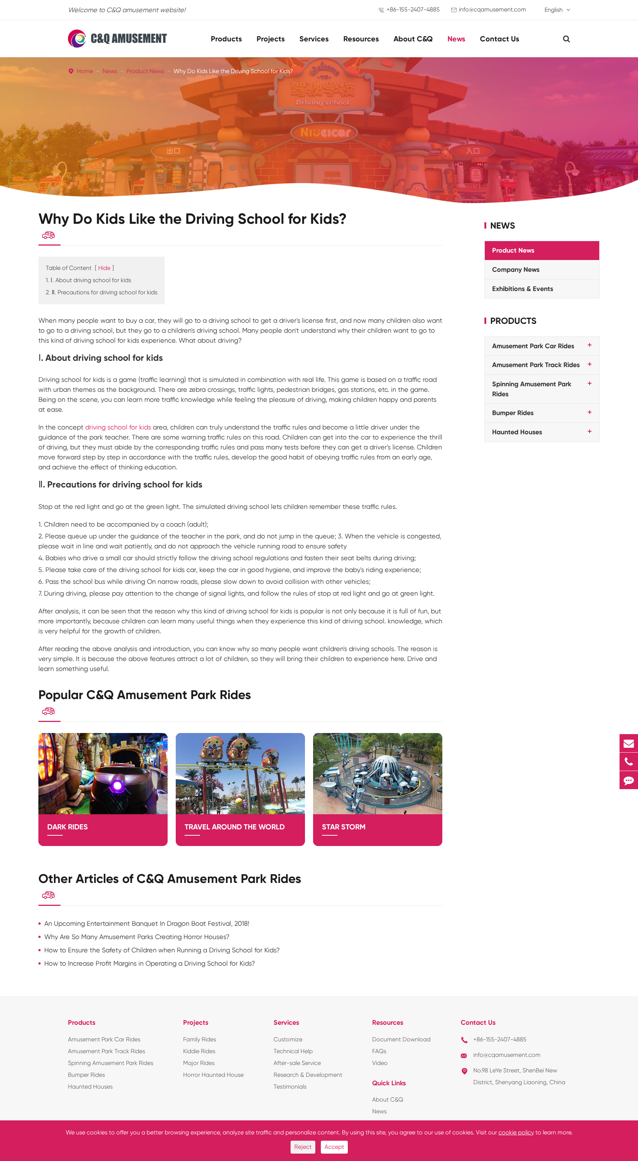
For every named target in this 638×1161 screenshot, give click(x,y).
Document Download (401, 1039)
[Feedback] (629, 780)
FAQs (379, 1051)
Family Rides (199, 1039)
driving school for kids (118, 427)
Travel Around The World (235, 826)
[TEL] (629, 762)
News (456, 38)
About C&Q (413, 38)
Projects (271, 38)
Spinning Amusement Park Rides (110, 1062)
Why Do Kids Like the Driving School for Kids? (233, 71)
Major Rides (199, 1062)
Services (314, 38)
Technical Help (293, 1051)
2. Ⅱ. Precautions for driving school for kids (101, 292)
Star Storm (344, 826)
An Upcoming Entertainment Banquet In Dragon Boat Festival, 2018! (146, 923)
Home (85, 71)
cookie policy (516, 1132)
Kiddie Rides (199, 1051)
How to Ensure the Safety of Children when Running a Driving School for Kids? (162, 950)
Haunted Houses (517, 432)
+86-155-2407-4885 (413, 9)
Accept (334, 1146)
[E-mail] (629, 743)
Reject (303, 1146)
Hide (104, 267)
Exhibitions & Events (522, 288)
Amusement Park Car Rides (533, 346)
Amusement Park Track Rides (536, 365)
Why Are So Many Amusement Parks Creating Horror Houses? (137, 937)
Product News (145, 71)
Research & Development (308, 1074)
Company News (515, 270)
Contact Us (499, 38)
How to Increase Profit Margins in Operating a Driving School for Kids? (149, 963)
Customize (288, 1039)
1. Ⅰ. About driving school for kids (88, 280)
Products (226, 38)
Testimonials (290, 1086)
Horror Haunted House (213, 1074)
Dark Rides (67, 826)
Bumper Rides (513, 413)
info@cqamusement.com (492, 9)
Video (380, 1062)
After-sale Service (297, 1062)
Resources (361, 38)
